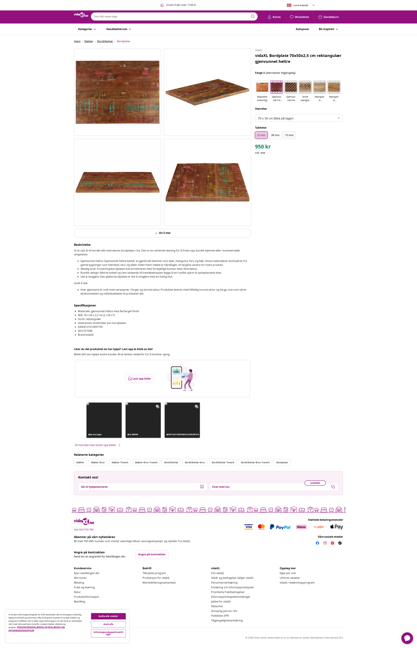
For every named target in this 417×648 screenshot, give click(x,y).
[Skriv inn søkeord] (252, 16)
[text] (263, 147)
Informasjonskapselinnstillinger (230, 597)
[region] (67, 626)
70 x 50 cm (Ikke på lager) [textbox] (275, 118)
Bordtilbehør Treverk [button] (223, 462)
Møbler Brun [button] (98, 462)
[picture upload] (182, 378)
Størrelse (261, 108)
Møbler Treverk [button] (120, 462)
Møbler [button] (80, 462)
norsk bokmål (300, 5)
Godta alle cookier (108, 616)
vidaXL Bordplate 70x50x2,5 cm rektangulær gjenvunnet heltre (298, 58)
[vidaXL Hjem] (81, 14)
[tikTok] (340, 543)
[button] (178, 5)
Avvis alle (108, 624)
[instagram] (325, 543)
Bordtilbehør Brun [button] (195, 462)
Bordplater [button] (282, 462)
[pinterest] (332, 543)
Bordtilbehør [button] (171, 462)
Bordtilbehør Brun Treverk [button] (255, 462)
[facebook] (317, 543)
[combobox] (174, 16)
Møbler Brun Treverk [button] (146, 462)
